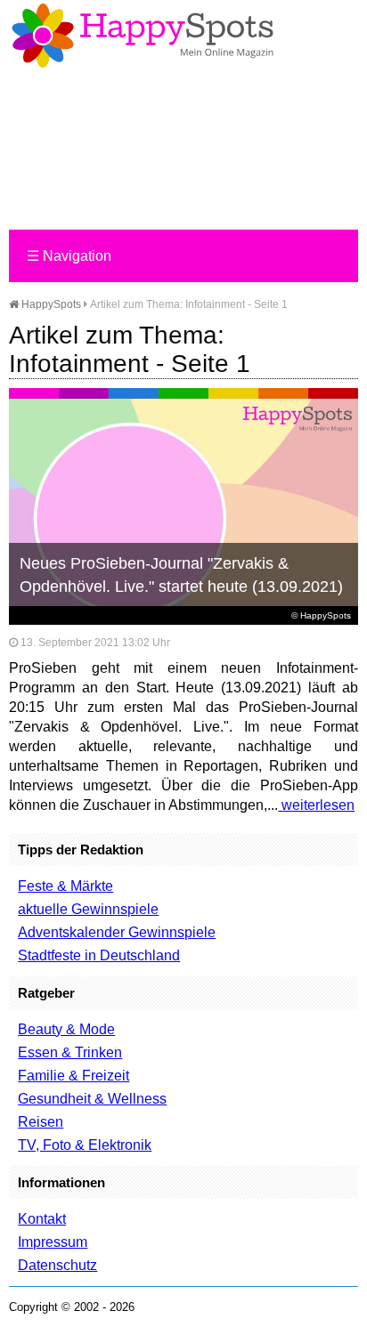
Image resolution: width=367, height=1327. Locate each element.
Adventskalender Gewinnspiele (117, 932)
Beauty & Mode (66, 1029)
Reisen (40, 1121)
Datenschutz (57, 1265)
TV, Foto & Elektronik (84, 1145)
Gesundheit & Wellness (92, 1098)
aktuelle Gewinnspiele (88, 909)
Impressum (52, 1242)
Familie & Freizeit (73, 1075)
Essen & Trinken (70, 1052)
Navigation (69, 255)
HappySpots (50, 304)
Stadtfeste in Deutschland (99, 955)
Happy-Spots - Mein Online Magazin (142, 35)
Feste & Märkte (65, 886)
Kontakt (42, 1218)
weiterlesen (316, 805)
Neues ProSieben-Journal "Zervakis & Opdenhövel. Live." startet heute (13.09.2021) (181, 574)
